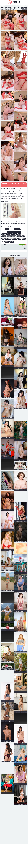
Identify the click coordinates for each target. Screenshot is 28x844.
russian (6, 241)
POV (3, 238)
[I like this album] (3, 245)
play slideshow (24, 8)
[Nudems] (14, 2)
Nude (23, 236)
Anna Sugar (17, 229)
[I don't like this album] (5, 245)
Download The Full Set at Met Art (14, 184)
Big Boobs (4, 234)
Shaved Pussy (8, 238)
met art (11, 241)
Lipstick (19, 236)
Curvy (19, 234)
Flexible (4, 236)
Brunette (10, 234)
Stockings (14, 238)
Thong (23, 238)
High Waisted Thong (11, 236)
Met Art (7, 229)
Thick (19, 238)
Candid (15, 234)
